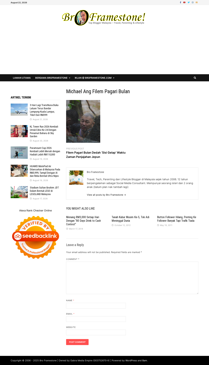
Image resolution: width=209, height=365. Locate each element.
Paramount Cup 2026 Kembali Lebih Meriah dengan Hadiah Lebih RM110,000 (45, 151)
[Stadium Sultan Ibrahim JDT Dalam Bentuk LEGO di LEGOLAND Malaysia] (19, 187)
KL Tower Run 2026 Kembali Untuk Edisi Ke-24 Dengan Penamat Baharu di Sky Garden (44, 131)
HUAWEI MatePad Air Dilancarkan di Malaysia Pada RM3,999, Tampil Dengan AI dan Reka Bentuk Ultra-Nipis (45, 171)
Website (71, 327)
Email (70, 314)
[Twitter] (189, 2)
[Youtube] (185, 2)
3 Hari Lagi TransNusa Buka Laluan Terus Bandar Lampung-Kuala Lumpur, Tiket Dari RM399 (44, 110)
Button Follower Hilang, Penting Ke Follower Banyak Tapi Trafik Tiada (176, 218)
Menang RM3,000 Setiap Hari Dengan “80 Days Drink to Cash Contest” (83, 220)
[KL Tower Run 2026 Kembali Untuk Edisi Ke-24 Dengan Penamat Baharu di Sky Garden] (19, 127)
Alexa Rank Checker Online (35, 210)
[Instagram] (193, 2)
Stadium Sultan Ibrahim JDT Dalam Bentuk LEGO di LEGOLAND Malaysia (44, 191)
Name (70, 300)
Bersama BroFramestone (51, 77)
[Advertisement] (104, 53)
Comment (72, 259)
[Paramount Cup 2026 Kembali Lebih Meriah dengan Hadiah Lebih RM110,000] (19, 148)
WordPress (131, 360)
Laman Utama (22, 77)
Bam (144, 360)
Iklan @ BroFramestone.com (93, 77)
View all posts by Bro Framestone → (106, 194)
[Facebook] (181, 2)
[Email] (196, 2)
